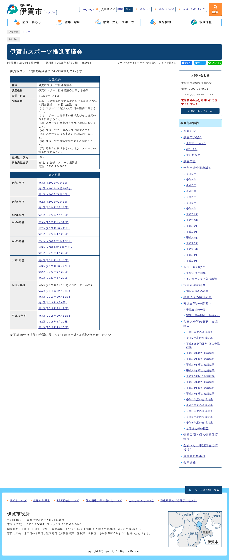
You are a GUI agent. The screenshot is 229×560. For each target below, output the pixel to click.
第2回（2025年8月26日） (55, 188)
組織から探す (41, 500)
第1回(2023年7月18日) (53, 215)
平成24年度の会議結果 (200, 388)
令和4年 (191, 197)
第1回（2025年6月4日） (54, 194)
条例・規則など (194, 266)
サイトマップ (18, 500)
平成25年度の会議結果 (200, 382)
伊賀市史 (189, 161)
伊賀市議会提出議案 (197, 167)
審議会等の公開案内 (197, 303)
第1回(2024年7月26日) (53, 207)
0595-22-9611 (36, 524)
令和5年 (191, 191)
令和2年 (191, 208)
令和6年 (191, 185)
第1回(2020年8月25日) (53, 278)
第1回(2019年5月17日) (53, 308)
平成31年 (192, 214)
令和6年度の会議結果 (199, 411)
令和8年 (191, 174)
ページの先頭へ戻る (206, 490)
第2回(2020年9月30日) (53, 272)
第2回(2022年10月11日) (54, 228)
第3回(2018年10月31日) (54, 315)
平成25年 (192, 249)
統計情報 (191, 149)
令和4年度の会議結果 (199, 399)
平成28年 (192, 232)
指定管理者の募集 (197, 291)
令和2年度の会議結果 (199, 337)
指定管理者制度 (194, 285)
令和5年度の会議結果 (199, 405)
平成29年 (192, 226)
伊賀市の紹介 (192, 137)
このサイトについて (141, 500)
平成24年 (192, 255)
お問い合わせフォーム (200, 111)
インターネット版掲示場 (201, 278)
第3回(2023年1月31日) (53, 222)
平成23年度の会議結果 (200, 393)
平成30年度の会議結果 (200, 353)
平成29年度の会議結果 (200, 359)
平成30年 (192, 220)
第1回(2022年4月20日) (53, 234)
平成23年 (192, 261)
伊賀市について (196, 143)
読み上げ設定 (166, 9)
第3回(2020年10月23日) (54, 266)
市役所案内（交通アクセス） (178, 500)
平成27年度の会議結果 (200, 370)
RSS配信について (68, 500)
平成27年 (192, 237)
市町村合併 (193, 155)
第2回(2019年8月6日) (52, 302)
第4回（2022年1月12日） (55, 241)
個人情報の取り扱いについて (104, 500)
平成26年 (192, 243)
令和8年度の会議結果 (199, 422)
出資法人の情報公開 (197, 297)
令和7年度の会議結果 (199, 417)
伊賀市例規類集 (196, 273)
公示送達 (189, 462)
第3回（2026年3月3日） (54, 182)
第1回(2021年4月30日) (53, 253)
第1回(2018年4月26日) (53, 327)
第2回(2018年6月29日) (53, 321)
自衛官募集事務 (194, 456)
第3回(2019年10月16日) (54, 296)
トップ (26, 32)
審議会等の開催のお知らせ (203, 315)
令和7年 (191, 179)
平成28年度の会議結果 (200, 364)
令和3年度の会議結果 (199, 332)
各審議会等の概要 (197, 428)
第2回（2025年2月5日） (54, 201)
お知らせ (189, 130)
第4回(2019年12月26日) (54, 291)
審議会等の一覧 (196, 309)
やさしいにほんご (194, 9)
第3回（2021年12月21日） (56, 247)
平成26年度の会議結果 (200, 376)
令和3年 (191, 203)
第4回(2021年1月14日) (53, 260)
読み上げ (145, 9)
